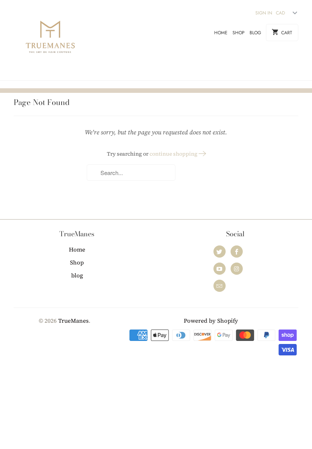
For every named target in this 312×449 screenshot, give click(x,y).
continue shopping (174, 154)
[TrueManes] (50, 40)
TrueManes (73, 321)
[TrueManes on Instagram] (237, 269)
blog (255, 32)
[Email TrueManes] (219, 286)
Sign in (263, 13)
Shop (238, 32)
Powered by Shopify (211, 321)
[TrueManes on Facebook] (237, 251)
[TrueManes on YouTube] (219, 269)
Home (221, 32)
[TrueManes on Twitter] (219, 251)
